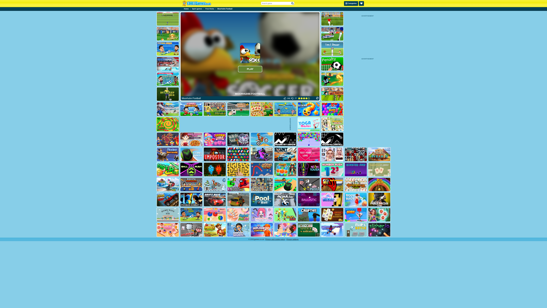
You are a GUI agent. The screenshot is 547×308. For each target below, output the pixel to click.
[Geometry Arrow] (285, 139)
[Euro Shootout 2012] (167, 19)
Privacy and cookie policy (275, 239)
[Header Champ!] (332, 94)
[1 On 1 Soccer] (332, 49)
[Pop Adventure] (379, 184)
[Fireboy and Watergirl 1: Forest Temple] (214, 169)
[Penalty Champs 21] (332, 64)
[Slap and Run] (285, 214)
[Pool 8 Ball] (261, 199)
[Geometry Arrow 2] (332, 139)
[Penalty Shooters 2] (332, 19)
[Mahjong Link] (355, 184)
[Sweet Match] (167, 230)
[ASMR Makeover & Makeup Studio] (332, 154)
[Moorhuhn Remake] (332, 184)
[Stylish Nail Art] (238, 214)
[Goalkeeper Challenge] (167, 64)
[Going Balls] (191, 154)
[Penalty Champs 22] (238, 109)
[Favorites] (361, 3)
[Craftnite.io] (308, 214)
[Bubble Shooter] (308, 139)
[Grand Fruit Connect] (261, 109)
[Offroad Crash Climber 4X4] (167, 199)
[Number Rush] (332, 169)
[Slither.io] (379, 230)
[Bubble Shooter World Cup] (238, 154)
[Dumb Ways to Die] (167, 214)
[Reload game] (317, 98)
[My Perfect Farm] (214, 230)
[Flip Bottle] (355, 230)
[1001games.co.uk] (196, 3)
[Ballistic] (308, 199)
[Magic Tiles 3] (332, 199)
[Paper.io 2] (167, 169)
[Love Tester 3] (308, 154)
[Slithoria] (308, 109)
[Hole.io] (285, 199)
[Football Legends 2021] (167, 49)
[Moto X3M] (261, 139)
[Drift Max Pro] (214, 199)
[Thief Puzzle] (308, 184)
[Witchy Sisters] (238, 139)
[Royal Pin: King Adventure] (167, 139)
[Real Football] (167, 109)
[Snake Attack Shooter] (167, 124)
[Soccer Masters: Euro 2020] (167, 79)
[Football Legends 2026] (191, 214)
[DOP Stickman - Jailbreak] (191, 230)
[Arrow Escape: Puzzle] (238, 169)
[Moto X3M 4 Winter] (214, 184)
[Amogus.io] (238, 184)
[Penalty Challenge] (332, 34)
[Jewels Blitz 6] (285, 169)
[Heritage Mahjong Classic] (332, 214)
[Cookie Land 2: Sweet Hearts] (214, 139)
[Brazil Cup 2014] (167, 94)
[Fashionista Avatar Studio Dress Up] (261, 214)
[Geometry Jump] (355, 169)
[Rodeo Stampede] (167, 154)
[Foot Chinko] (332, 79)
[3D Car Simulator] (238, 199)
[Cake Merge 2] (214, 214)
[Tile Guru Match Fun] (379, 214)
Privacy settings (292, 239)
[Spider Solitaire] (308, 230)
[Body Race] (355, 199)
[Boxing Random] (191, 184)
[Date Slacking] (285, 230)
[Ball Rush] (191, 169)
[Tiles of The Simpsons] (261, 184)
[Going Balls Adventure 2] (285, 184)
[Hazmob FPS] (379, 199)
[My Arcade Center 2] (261, 230)
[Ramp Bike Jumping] (167, 184)
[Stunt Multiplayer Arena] (285, 154)
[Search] (292, 3)
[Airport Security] (238, 230)
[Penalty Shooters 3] (214, 109)
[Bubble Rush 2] (332, 109)
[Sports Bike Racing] (261, 154)
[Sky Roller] (332, 230)
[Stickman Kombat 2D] (191, 199)
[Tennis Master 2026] (285, 109)
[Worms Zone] (261, 169)
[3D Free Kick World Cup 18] (167, 34)
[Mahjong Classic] (379, 169)
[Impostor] (214, 154)
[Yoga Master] (308, 124)
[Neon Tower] (308, 169)
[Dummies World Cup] (191, 109)
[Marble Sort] (355, 214)
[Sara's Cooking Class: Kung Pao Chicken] (191, 139)
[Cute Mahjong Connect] (332, 124)
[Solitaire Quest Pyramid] (379, 154)
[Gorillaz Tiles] (355, 154)
